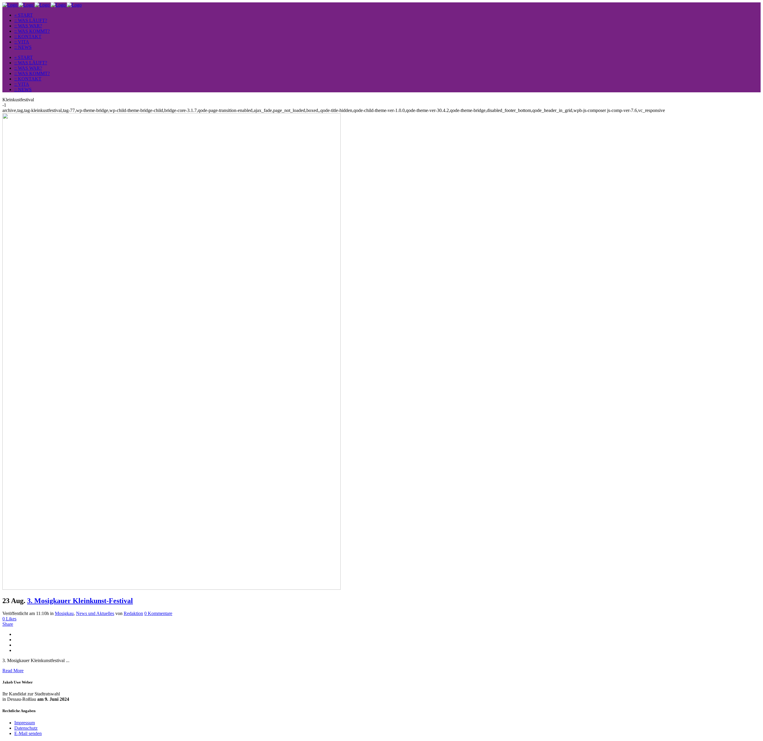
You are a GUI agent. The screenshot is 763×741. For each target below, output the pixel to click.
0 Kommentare (158, 613)
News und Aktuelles (95, 613)
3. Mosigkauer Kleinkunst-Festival (80, 601)
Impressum (24, 722)
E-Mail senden (28, 733)
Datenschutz (26, 728)
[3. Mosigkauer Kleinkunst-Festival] (171, 588)
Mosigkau (64, 613)
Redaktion (133, 613)
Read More (13, 670)
